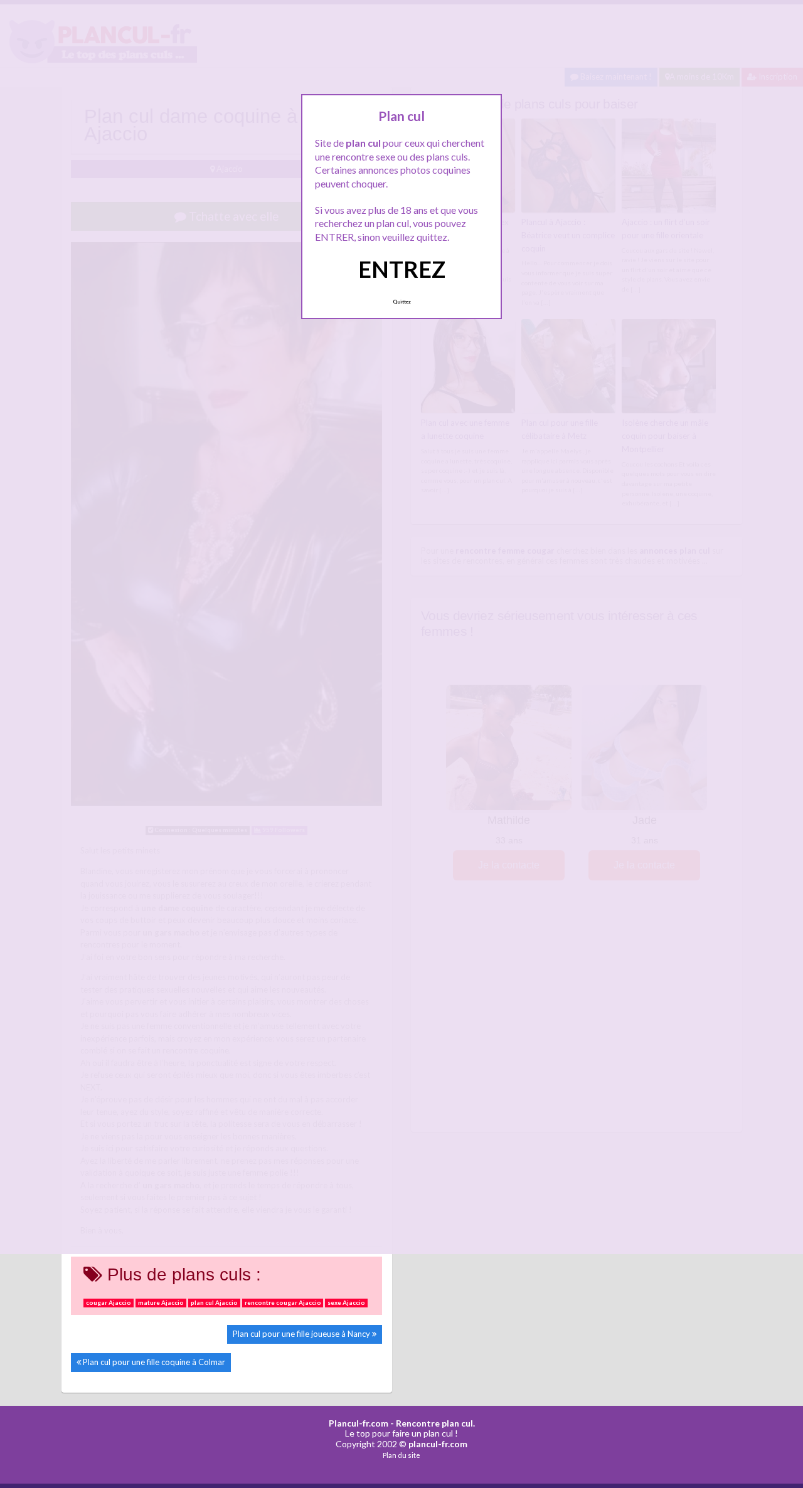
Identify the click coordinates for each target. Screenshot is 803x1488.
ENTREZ (401, 269)
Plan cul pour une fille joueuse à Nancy (301, 1334)
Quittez (402, 301)
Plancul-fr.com (358, 1423)
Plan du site (401, 1455)
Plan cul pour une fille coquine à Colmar (154, 1362)
